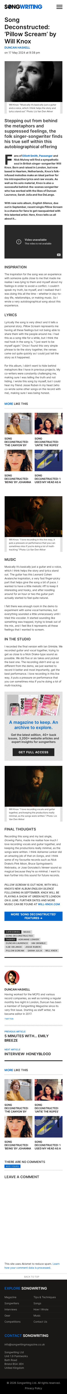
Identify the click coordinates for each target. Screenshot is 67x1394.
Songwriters (11, 1303)
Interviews (10, 1309)
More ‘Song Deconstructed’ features (33, 916)
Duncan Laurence (17, 943)
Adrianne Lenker (28, 939)
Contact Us (40, 1321)
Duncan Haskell (17, 47)
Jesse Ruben (33, 947)
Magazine (10, 1297)
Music (27, 932)
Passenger (46, 155)
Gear (7, 1315)
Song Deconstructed (19, 935)
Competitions (12, 1321)
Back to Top (31, 1276)
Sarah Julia (35, 950)
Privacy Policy (33, 1388)
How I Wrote (41, 1309)
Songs (37, 1303)
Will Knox (51, 950)
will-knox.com (49, 904)
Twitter (8, 1019)
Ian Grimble (38, 943)
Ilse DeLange (14, 947)
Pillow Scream (15, 950)
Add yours (12, 1166)
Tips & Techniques (45, 1297)
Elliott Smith (30, 155)
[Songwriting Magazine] (23, 6)
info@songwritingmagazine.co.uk (24, 1344)
